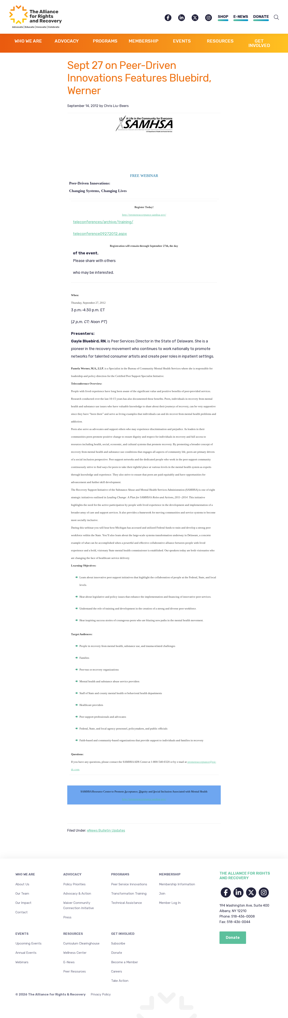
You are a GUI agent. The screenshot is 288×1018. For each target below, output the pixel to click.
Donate (261, 16)
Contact (21, 912)
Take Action (119, 981)
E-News (240, 16)
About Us (22, 884)
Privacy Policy (101, 994)
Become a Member (124, 962)
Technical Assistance (126, 903)
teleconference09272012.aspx (100, 233)
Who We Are (25, 874)
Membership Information (177, 884)
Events (21, 934)
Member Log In (170, 903)
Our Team (22, 893)
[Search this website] (276, 17)
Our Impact (23, 903)
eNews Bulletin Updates (106, 830)
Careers (116, 971)
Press (67, 917)
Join (162, 893)
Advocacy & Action (77, 893)
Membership (169, 874)
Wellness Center (74, 953)
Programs (120, 874)
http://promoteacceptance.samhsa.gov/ (144, 214)
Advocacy (72, 874)
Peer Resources (74, 971)
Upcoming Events (28, 943)
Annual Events (25, 953)
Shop (223, 16)
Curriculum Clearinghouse (81, 943)
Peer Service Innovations (129, 884)
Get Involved (123, 934)
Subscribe (118, 943)
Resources (73, 934)
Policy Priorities (74, 884)
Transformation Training (129, 893)
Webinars (21, 962)
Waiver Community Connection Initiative (78, 905)
